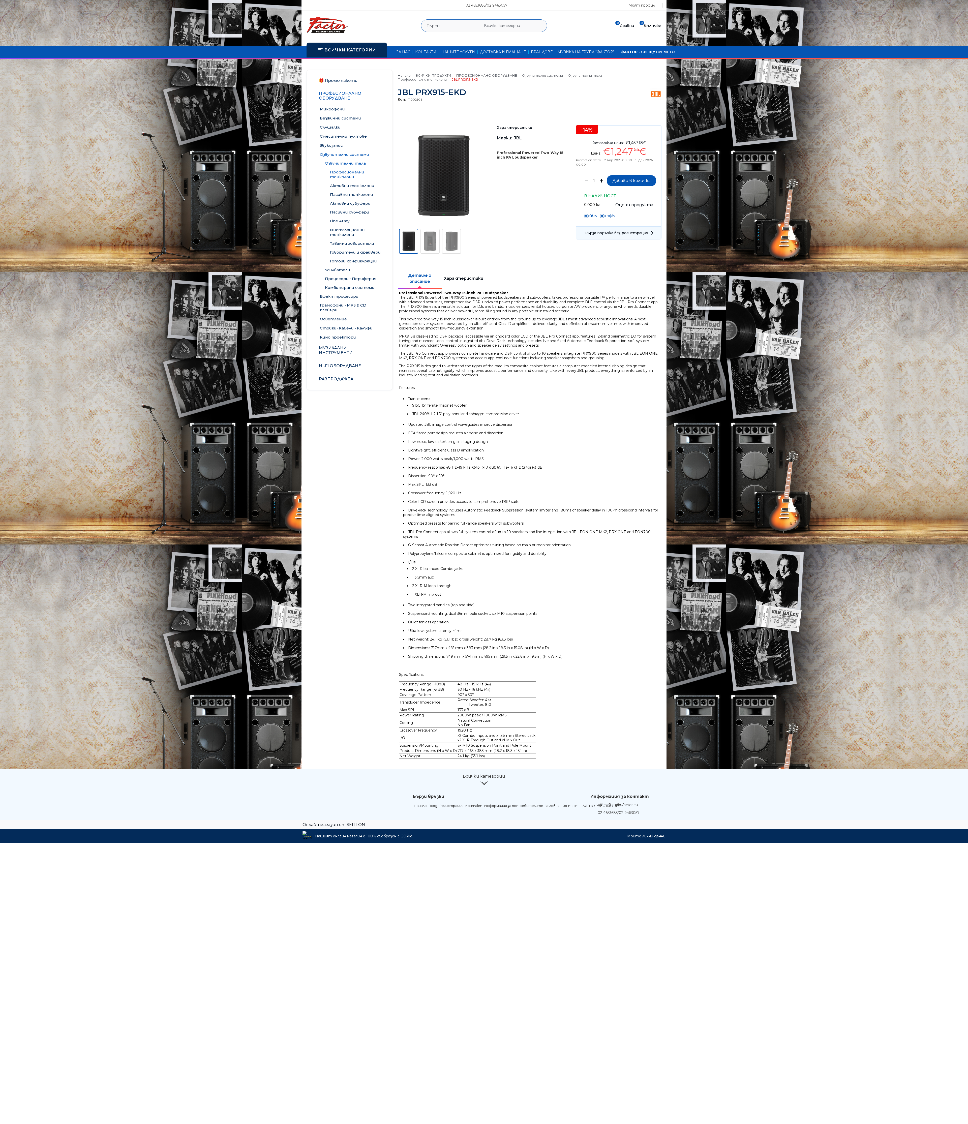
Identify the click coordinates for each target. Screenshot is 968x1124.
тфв (610, 215)
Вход (433, 806)
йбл (593, 215)
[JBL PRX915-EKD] (443, 225)
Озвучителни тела (585, 75)
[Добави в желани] (655, 133)
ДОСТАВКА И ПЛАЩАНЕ (503, 52)
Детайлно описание (419, 278)
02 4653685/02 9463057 (486, 5)
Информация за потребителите (513, 806)
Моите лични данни (646, 836)
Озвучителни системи (542, 75)
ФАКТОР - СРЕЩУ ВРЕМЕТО (647, 52)
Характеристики (463, 278)
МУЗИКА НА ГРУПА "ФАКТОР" (586, 52)
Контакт (473, 806)
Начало (404, 75)
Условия (552, 806)
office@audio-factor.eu (618, 805)
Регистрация (451, 806)
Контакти (571, 806)
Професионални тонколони (422, 79)
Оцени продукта (634, 204)
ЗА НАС (403, 52)
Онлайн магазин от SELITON (333, 824)
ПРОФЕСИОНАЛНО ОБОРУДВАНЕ (486, 75)
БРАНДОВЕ (542, 52)
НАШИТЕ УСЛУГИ (458, 52)
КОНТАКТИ (425, 52)
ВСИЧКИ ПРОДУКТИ (433, 75)
